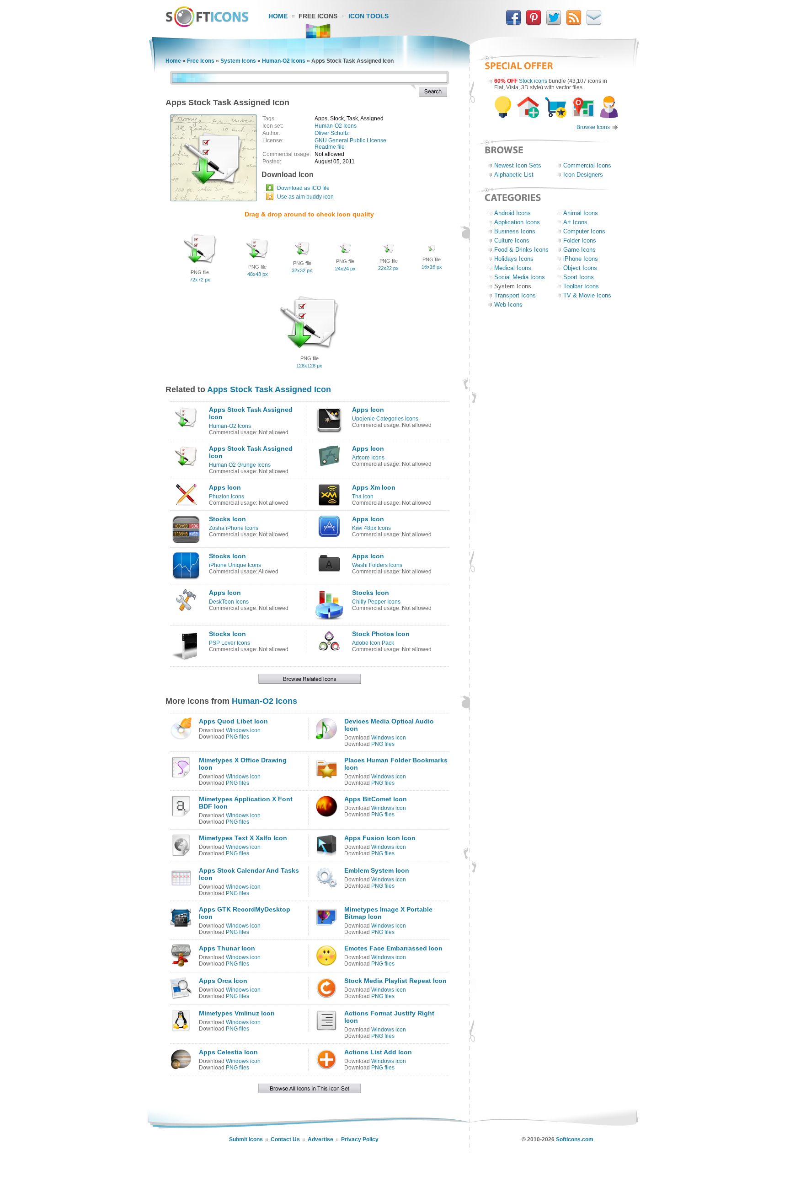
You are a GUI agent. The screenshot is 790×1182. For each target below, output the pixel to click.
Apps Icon (368, 409)
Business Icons (514, 231)
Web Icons (508, 304)
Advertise (320, 1139)
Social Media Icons (519, 277)
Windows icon (243, 730)
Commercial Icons (587, 165)
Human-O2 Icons (283, 61)
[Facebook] (513, 23)
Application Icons (517, 222)
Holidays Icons (514, 258)
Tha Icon (363, 496)
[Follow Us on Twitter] (553, 23)
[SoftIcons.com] (207, 25)
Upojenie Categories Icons (385, 419)
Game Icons (579, 249)
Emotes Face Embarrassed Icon (393, 948)
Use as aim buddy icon (305, 197)
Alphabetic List (514, 174)
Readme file (330, 147)
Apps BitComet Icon (375, 799)
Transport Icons (515, 295)
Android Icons (512, 213)
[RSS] (574, 23)
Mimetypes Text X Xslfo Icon (243, 838)
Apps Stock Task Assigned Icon (269, 389)
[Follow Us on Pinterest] (533, 23)
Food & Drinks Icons (521, 249)
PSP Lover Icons (229, 643)
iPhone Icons (580, 258)
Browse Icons (593, 127)
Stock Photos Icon (381, 633)
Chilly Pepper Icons (376, 602)
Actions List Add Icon (378, 1052)
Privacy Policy (360, 1139)
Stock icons (533, 81)
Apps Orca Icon (223, 980)
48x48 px (257, 274)
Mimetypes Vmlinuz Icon (237, 1013)
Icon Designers (583, 174)
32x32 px (302, 270)
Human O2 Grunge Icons (240, 465)
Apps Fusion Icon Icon (380, 838)
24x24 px (345, 268)
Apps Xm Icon (373, 487)
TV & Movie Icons (587, 295)
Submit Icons (246, 1139)
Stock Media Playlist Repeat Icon (395, 980)
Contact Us (285, 1139)
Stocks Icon (227, 519)
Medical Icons (512, 267)
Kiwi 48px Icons (371, 528)
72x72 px (200, 279)
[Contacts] (594, 23)
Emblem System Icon (376, 870)
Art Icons (575, 222)
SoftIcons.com (574, 1139)
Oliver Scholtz (332, 133)
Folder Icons (579, 240)
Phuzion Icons (226, 496)
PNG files (237, 737)
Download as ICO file (303, 188)
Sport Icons (578, 277)
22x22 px (388, 268)
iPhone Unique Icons (235, 565)
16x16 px (432, 267)
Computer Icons (584, 231)
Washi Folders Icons (377, 565)
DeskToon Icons (229, 602)
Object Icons (580, 267)
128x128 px (309, 365)
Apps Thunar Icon (227, 948)
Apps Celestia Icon (228, 1052)
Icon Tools (368, 16)
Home (278, 16)
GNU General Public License (350, 140)
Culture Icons (511, 240)
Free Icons (318, 16)
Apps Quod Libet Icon (233, 721)
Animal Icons (580, 213)
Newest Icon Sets (517, 165)
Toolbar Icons (581, 286)
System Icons (238, 61)
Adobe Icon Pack (373, 643)
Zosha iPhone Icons (233, 528)
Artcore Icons (368, 457)
